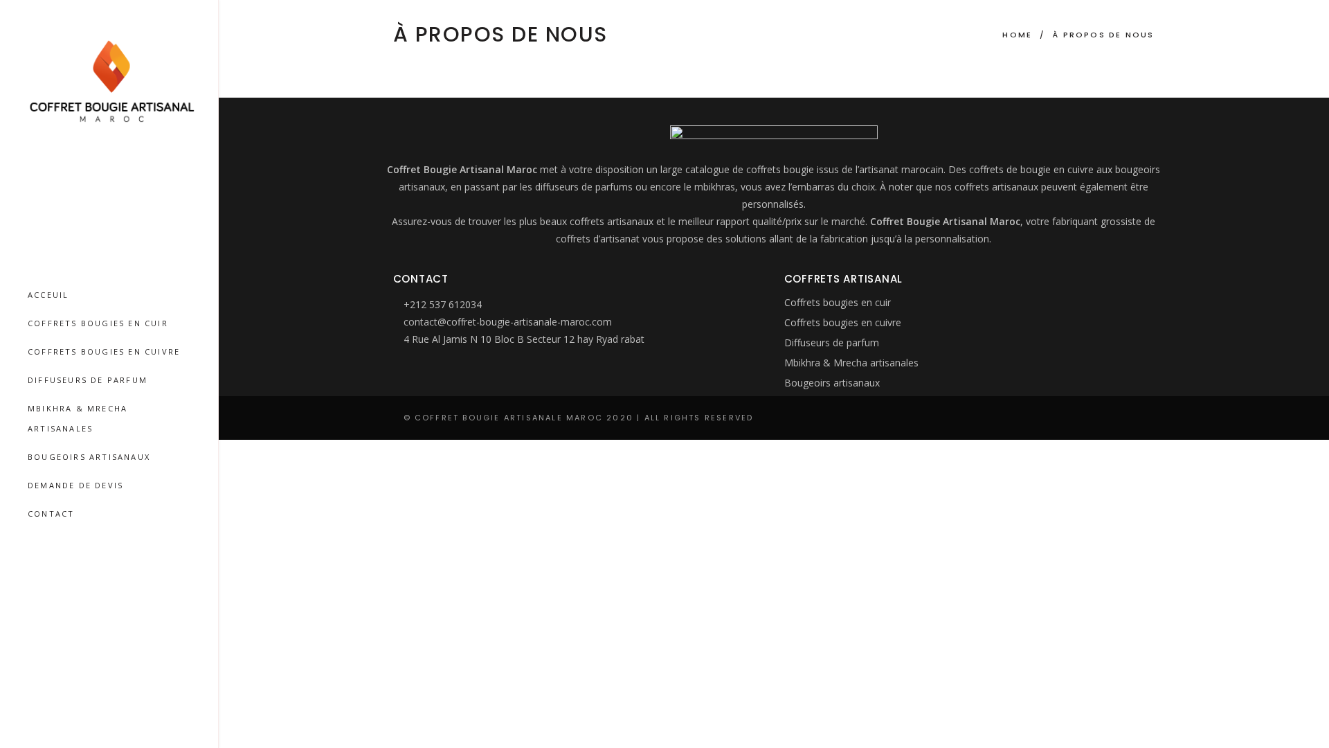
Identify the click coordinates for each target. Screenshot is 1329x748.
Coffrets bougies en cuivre (842, 322)
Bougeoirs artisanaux (832, 382)
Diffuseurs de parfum (831, 342)
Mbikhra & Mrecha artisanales (851, 362)
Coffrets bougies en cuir (837, 302)
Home (1017, 34)
